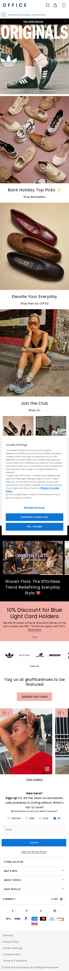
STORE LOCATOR (13, 861)
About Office (12, 880)
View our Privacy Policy (34, 851)
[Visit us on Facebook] (13, 910)
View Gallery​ (34, 779)
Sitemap (8, 935)
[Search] (3, 14)
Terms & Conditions (15, 960)
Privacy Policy (11, 941)
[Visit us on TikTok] (55, 910)
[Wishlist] (45, 5)
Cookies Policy (11, 954)
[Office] (15, 5)
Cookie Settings (12, 948)
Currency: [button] (30, 899)
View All (34, 666)
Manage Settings (34, 507)
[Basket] (53, 5)
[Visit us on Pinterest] (27, 910)
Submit (34, 842)
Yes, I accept (34, 526)
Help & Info (10, 871)
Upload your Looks (34, 696)
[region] (34, 485)
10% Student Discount (33, 21)
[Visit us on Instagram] (41, 910)
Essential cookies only (34, 516)
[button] (26, 741)
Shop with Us (12, 889)
